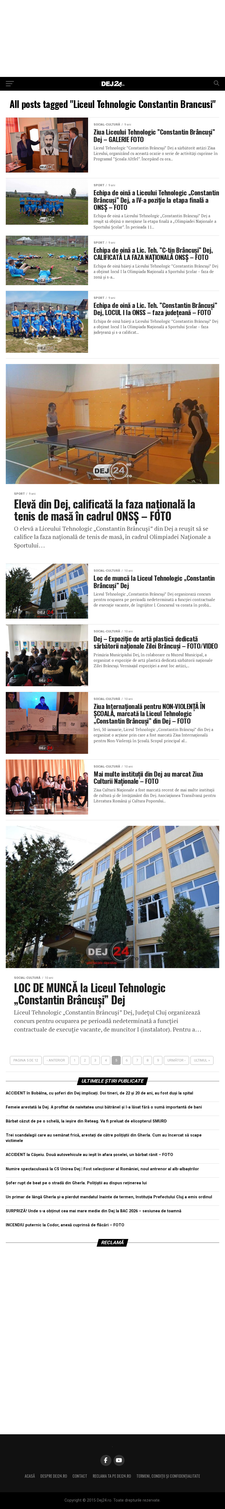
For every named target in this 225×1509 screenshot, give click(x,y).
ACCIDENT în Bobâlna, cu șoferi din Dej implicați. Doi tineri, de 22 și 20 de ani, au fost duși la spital (99, 1093)
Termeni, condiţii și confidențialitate (168, 1476)
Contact (79, 1476)
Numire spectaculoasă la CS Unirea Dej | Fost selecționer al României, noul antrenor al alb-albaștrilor (102, 1169)
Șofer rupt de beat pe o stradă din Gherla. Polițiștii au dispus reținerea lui (76, 1183)
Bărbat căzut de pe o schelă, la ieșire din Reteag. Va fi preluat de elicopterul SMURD (86, 1121)
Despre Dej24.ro (53, 1476)
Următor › (176, 1060)
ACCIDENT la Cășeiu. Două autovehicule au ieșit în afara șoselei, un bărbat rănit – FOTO (89, 1154)
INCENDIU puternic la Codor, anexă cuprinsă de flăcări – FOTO (65, 1225)
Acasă (30, 1476)
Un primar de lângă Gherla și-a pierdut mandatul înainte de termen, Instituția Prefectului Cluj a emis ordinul (109, 1197)
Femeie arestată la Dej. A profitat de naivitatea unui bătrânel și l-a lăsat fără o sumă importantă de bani (104, 1107)
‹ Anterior (56, 1060)
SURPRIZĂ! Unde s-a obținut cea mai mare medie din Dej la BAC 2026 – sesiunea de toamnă (93, 1211)
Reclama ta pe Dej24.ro (112, 1476)
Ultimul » (202, 1060)
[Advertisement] (112, 38)
